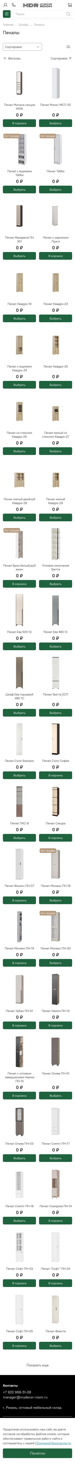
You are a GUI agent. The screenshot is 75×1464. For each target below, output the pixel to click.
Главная (8, 24)
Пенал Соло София (55, 761)
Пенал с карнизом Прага (55, 239)
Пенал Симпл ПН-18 (19, 1206)
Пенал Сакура (55, 823)
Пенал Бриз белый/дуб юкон (19, 567)
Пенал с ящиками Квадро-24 (19, 368)
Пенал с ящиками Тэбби (19, 173)
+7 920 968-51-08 (17, 1392)
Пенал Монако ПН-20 (56, 948)
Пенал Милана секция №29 (19, 106)
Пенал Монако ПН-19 (19, 948)
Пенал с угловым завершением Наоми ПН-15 (19, 1077)
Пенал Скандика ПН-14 (56, 1206)
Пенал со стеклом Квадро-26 (19, 434)
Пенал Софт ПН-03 (19, 1268)
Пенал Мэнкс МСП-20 (55, 105)
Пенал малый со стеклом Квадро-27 (55, 434)
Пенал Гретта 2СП (55, 694)
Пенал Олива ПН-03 (19, 1143)
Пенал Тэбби (55, 171)
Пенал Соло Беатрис (19, 761)
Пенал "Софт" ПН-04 (55, 1268)
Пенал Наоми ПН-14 (56, 1011)
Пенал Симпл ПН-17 (56, 1143)
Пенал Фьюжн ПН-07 (19, 886)
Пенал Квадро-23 (55, 304)
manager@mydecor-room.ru (25, 1397)
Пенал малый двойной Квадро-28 (19, 501)
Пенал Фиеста (56, 1331)
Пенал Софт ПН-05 (19, 1331)
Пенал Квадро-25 (55, 366)
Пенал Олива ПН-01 (55, 1073)
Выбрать (56, 123)
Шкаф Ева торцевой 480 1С (19, 696)
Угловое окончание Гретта (55, 567)
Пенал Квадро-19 (20, 304)
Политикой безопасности (53, 1443)
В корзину (19, 123)
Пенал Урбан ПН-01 (19, 1011)
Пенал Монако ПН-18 (55, 886)
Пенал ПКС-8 (19, 823)
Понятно (37, 1453)
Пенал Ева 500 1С (19, 632)
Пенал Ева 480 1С (55, 632)
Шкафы (23, 24)
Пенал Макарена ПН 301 (19, 239)
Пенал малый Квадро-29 (55, 501)
